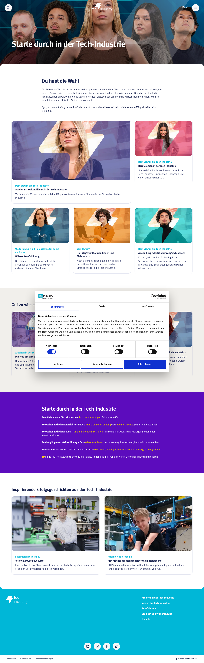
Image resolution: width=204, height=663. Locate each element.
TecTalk (146, 619)
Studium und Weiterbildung (157, 614)
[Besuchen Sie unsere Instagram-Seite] (87, 646)
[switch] (85, 351)
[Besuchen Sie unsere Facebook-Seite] (106, 646)
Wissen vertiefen (94, 442)
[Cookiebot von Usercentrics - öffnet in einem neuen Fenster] (153, 296)
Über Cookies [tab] (147, 306)
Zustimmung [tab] (57, 306)
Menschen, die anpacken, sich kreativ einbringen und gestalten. (128, 449)
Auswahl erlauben (102, 364)
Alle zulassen (145, 364)
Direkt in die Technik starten (88, 432)
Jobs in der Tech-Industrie (156, 603)
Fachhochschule (125, 425)
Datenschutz (25, 659)
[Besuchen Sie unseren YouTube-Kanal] (97, 646)
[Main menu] (195, 7)
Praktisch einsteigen (90, 417)
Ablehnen (59, 364)
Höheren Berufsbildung (98, 425)
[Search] (8, 7)
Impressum (12, 659)
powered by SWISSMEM (186, 659)
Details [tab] (102, 306)
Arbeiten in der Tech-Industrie (158, 597)
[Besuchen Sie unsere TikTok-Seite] (116, 646)
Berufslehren (149, 608)
